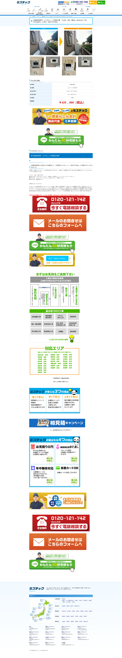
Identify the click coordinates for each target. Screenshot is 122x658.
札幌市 (69, 600)
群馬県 (90, 611)
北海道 (63, 598)
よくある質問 (65, 13)
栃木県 (86, 611)
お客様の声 (48, 13)
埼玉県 (77, 611)
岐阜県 (72, 616)
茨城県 (81, 611)
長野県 (85, 616)
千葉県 (73, 611)
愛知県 (67, 616)
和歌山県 (86, 621)
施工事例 (40, 13)
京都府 (76, 621)
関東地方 (57, 611)
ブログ (56, 13)
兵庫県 (67, 621)
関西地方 (57, 621)
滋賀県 (72, 621)
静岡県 (63, 616)
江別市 (73, 602)
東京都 (68, 611)
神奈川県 (64, 611)
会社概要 (82, 13)
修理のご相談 (73, 13)
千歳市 (63, 602)
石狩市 (80, 600)
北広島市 (85, 600)
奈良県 (80, 621)
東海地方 (57, 616)
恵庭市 (90, 600)
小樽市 (76, 600)
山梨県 (80, 616)
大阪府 (63, 621)
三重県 (76, 616)
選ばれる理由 (31, 13)
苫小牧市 (68, 602)
